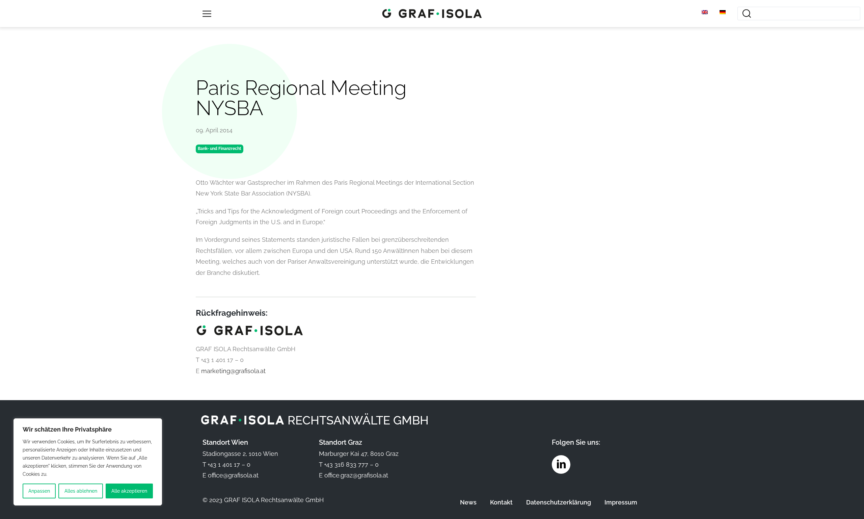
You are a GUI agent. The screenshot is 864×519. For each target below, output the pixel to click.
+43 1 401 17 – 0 (229, 464)
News (468, 502)
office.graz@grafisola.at (356, 475)
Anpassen (39, 491)
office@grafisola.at (233, 475)
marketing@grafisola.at (233, 370)
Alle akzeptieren (129, 491)
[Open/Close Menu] (207, 14)
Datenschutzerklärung (558, 502)
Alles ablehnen (80, 491)
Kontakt (501, 502)
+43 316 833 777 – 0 (351, 464)
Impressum (620, 502)
